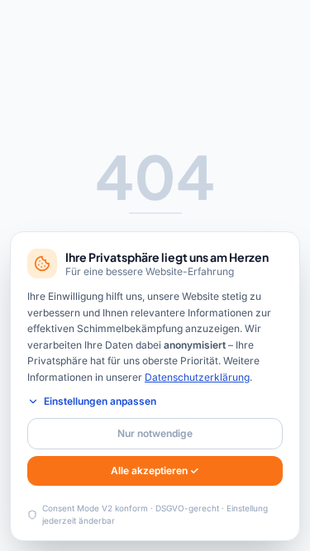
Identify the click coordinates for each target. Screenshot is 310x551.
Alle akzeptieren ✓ (155, 470)
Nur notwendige (155, 433)
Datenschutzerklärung (197, 377)
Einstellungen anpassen (100, 401)
